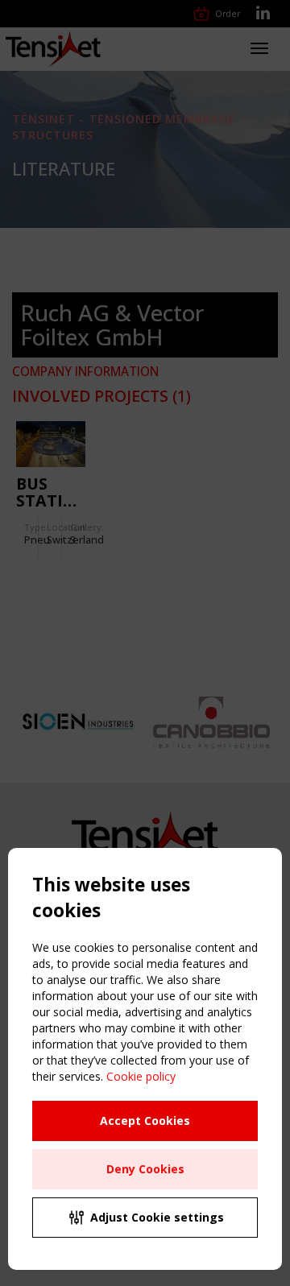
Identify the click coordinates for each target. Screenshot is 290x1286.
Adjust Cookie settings (157, 1217)
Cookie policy (141, 1076)
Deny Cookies (145, 1168)
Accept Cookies (145, 1120)
